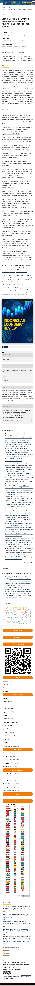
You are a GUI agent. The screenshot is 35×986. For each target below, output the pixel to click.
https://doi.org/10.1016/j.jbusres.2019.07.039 (14, 272)
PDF (5, 347)
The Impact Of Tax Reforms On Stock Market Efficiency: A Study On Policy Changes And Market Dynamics (17, 930)
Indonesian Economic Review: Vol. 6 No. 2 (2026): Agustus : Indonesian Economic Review (19, 492)
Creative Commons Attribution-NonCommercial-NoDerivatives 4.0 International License (17, 976)
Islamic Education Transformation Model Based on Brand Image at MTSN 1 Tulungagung (19, 488)
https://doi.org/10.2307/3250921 (11, 134)
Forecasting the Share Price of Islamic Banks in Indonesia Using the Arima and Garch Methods (18, 515)
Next (30, 562)
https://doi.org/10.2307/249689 (10, 187)
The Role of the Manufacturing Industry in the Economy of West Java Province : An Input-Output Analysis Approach (17, 915)
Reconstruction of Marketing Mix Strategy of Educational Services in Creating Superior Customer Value (17, 923)
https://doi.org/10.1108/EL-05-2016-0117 (13, 284)
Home (3, 7)
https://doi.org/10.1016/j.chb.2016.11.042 (15, 294)
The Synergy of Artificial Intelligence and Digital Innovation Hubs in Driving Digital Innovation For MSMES (18, 581)
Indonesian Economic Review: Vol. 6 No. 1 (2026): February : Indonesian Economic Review (18, 459)
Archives (9, 7)
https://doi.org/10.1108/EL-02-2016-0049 (13, 177)
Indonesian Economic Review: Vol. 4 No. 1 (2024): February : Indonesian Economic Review (19, 544)
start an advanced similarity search (20, 566)
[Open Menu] (1, 1)
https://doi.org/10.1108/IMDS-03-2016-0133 (14, 207)
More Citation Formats (12, 420)
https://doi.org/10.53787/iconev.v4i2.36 (16, 52)
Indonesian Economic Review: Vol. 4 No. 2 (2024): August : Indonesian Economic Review (18, 596)
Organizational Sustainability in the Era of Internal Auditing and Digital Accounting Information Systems (19, 477)
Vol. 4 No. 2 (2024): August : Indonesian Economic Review (17, 10)
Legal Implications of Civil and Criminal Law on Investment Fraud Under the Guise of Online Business (19, 540)
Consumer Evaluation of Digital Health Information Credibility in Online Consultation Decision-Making (19, 553)
